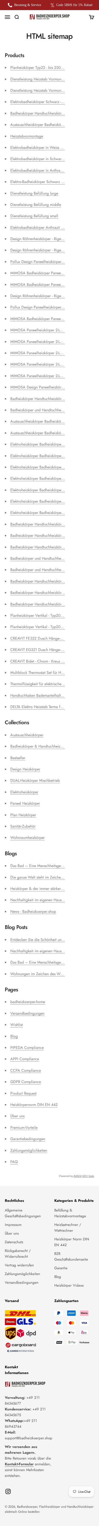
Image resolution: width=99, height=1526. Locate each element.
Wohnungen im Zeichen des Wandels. (41, 974)
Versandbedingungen (27, 1013)
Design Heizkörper (25, 769)
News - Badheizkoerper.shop (33, 911)
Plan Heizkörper (23, 815)
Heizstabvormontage (26, 136)
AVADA (77, 1176)
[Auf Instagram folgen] (8, 1491)
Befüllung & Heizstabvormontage (70, 1213)
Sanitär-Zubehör (23, 826)
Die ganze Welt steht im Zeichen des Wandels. (48, 877)
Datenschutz (14, 1242)
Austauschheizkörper (26, 735)
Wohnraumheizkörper (27, 837)
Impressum (13, 1224)
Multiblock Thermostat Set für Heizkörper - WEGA (50, 672)
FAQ (14, 1161)
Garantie (61, 1268)
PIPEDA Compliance (27, 1047)
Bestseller (17, 758)
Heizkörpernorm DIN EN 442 (34, 1104)
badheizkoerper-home (27, 1002)
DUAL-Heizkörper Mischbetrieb (35, 780)
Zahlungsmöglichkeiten (28, 1150)
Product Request (23, 1093)
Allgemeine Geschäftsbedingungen (23, 1213)
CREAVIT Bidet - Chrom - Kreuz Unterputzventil (47, 661)
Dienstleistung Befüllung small (34, 216)
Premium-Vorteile (23, 1127)
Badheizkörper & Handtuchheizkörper (40, 746)
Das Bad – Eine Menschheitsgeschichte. (42, 865)
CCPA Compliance (25, 1070)
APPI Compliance (24, 1059)
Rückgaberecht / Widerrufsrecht (18, 1253)
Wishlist (16, 1024)
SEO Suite (88, 1176)
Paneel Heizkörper (25, 803)
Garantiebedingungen (27, 1139)
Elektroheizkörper (24, 792)
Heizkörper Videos (69, 1285)
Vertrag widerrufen (19, 1265)
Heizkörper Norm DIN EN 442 (71, 1242)
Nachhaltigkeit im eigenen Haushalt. (39, 900)
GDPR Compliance (25, 1082)
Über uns (17, 1116)
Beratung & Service (27, 5)
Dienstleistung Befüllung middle (35, 204)
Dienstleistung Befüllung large (34, 193)
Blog (14, 1036)
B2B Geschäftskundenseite (71, 1256)
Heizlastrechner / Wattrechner (67, 1227)
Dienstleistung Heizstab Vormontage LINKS (44, 90)
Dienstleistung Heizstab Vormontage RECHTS (46, 79)
